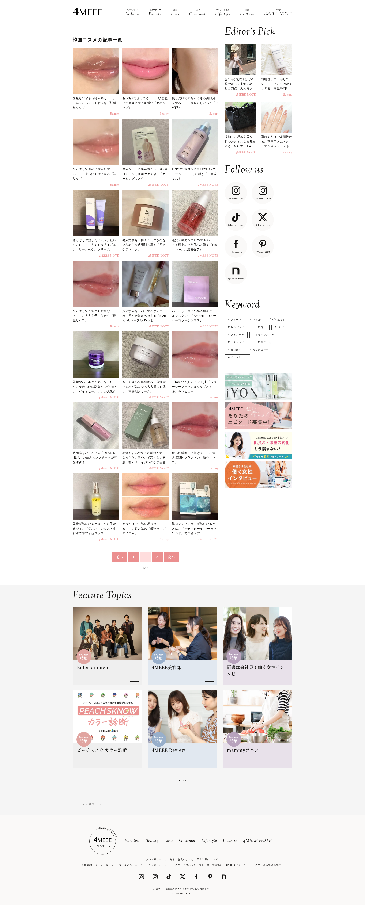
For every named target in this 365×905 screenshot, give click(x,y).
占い (263, 327)
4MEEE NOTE (257, 841)
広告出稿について (207, 859)
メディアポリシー (105, 865)
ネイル (257, 319)
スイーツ (236, 319)
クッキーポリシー (159, 865)
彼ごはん (236, 349)
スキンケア (237, 334)
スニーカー (267, 342)
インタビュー (239, 357)
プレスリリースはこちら (160, 859)
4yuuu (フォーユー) (237, 865)
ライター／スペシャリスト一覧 (191, 865)
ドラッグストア (264, 334)
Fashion (132, 841)
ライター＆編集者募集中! (267, 865)
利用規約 (87, 865)
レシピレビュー (240, 327)
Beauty (152, 841)
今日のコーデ (261, 349)
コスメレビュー (240, 342)
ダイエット (278, 319)
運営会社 (217, 865)
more (182, 780)
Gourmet (187, 841)
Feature (230, 841)
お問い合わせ (186, 859)
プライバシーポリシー (132, 865)
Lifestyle (209, 841)
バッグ (281, 327)
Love (168, 841)
